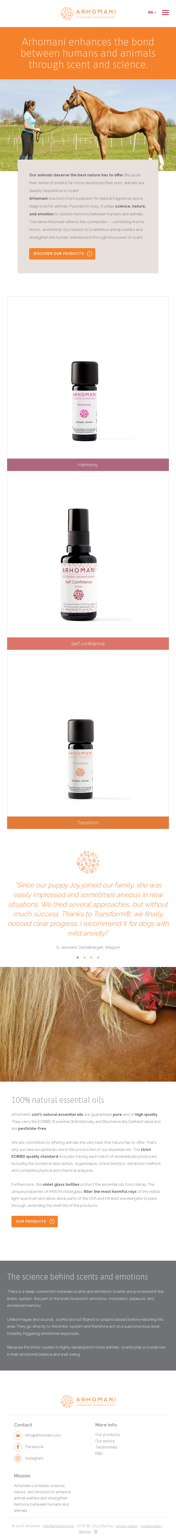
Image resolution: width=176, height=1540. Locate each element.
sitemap (85, 1531)
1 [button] (77, 959)
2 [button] (84, 959)
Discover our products (59, 253)
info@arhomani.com (58, 1526)
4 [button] (98, 959)
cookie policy (151, 1526)
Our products (31, 1221)
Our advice (105, 1441)
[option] (88, 125)
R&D (99, 1453)
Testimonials (106, 1447)
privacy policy (127, 1526)
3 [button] (91, 959)
